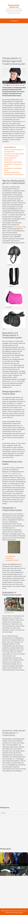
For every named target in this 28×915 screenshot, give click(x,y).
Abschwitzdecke (7, 365)
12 (23, 85)
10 (20, 85)
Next (24, 75)
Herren (10, 473)
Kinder (17, 473)
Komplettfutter (10, 556)
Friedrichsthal (18, 227)
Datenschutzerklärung (12, 912)
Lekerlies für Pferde (12, 560)
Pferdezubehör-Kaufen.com (14, 6)
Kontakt (21, 912)
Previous (4, 75)
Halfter (12, 357)
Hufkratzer (13, 381)
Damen (4, 473)
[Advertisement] (14, 38)
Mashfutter (9, 558)
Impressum (24, 910)
